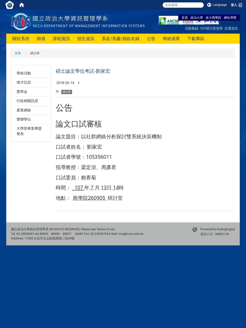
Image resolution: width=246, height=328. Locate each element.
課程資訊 (61, 38)
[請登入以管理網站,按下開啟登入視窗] (10, 5)
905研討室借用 (211, 28)
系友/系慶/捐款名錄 (121, 38)
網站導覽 (230, 17)
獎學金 (22, 92)
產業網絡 (24, 110)
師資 (41, 38)
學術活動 (24, 73)
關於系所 (21, 38)
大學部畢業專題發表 (29, 131)
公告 (151, 38)
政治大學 (197, 17)
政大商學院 (213, 17)
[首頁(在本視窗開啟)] (22, 5)
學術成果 (171, 38)
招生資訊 (85, 38)
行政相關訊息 (27, 101)
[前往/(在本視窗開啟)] (79, 21)
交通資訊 (231, 28)
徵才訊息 (24, 82)
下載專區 (195, 38)
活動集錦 (191, 28)
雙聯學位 (24, 119)
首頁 (185, 17)
